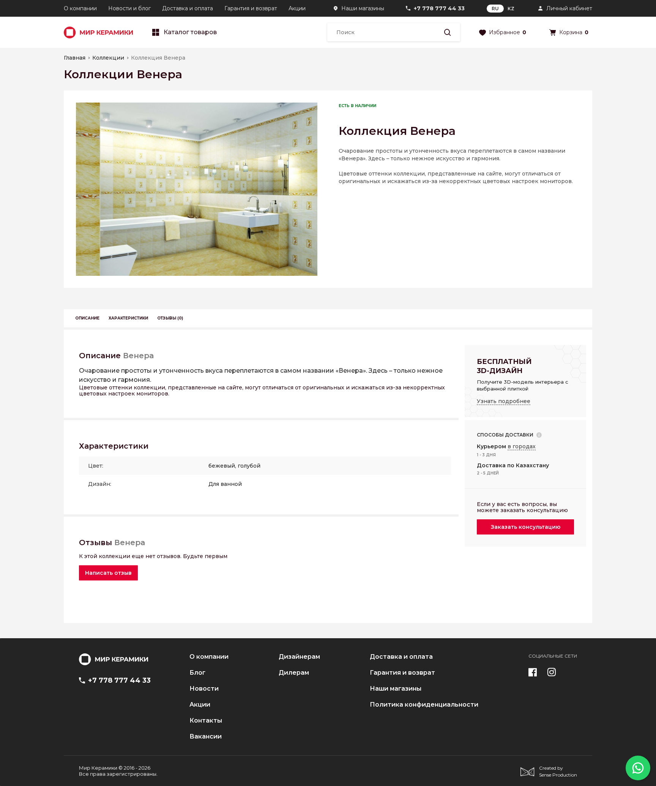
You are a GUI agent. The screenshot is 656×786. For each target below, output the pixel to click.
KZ (511, 8)
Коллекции (108, 57)
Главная (74, 57)
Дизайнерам (299, 656)
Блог (197, 672)
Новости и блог (129, 8)
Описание (87, 318)
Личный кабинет (569, 8)
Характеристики (128, 318)
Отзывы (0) (170, 318)
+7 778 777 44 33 (439, 8)
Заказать (525, 526)
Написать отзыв (108, 572)
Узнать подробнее (503, 401)
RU (495, 8)
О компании (80, 8)
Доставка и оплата (187, 8)
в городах (522, 446)
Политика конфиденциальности (424, 704)
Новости (204, 688)
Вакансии (205, 736)
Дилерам (294, 672)
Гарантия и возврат (250, 8)
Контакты (205, 720)
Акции (297, 8)
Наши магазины (362, 8)
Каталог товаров (190, 32)
